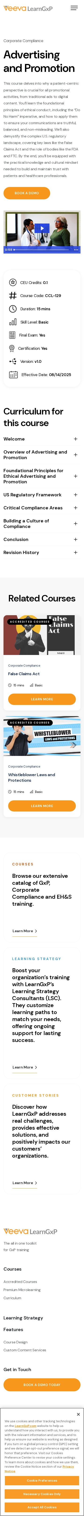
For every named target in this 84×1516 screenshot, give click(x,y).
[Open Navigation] (74, 8)
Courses (12, 1269)
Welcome (14, 439)
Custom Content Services (25, 1350)
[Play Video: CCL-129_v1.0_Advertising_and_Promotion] (42, 228)
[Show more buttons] (76, 250)
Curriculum (12, 1298)
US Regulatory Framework (33, 495)
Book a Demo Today (42, 1385)
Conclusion (16, 539)
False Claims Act (24, 674)
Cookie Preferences (42, 1481)
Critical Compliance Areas (33, 508)
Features (13, 1329)
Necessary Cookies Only (42, 1494)
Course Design (16, 1342)
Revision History (21, 552)
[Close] (78, 1414)
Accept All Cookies (42, 1507)
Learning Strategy (23, 1318)
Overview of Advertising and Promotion (35, 455)
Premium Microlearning (22, 1289)
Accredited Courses (20, 1281)
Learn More (42, 699)
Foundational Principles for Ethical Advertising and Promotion (33, 476)
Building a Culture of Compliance (26, 523)
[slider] (41, 250)
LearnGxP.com (25, 1426)
